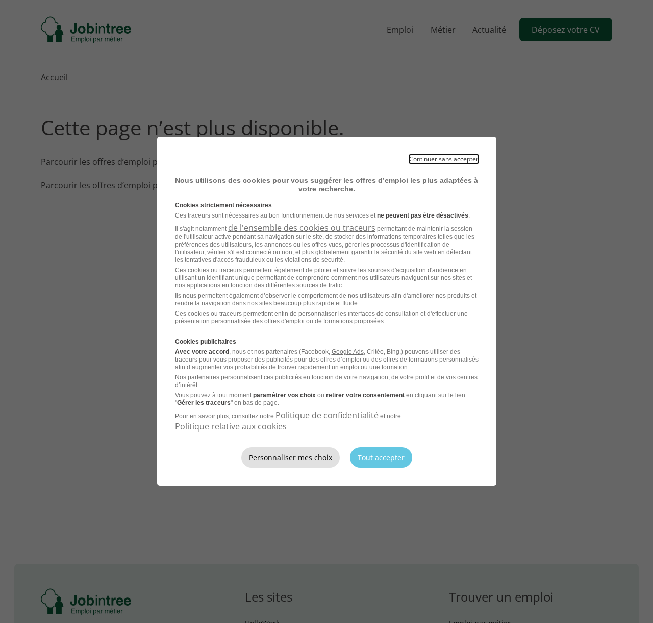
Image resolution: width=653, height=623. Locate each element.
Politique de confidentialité (327, 415)
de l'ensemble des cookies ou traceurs (301, 227)
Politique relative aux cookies (231, 426)
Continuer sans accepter (444, 159)
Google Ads (348, 351)
